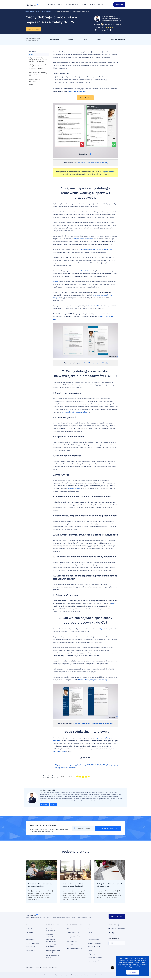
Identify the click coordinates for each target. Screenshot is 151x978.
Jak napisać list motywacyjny (51, 945)
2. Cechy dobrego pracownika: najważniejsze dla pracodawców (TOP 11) (38, 67)
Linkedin (45, 804)
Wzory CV (28, 936)
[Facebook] (109, 933)
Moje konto (119, 4)
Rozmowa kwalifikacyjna (74, 948)
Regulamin (91, 950)
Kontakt (90, 936)
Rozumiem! (132, 972)
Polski (111, 943)
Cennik (100, 4)
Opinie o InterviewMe (94, 946)
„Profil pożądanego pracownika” (82, 239)
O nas (89, 929)
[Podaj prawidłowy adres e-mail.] (83, 828)
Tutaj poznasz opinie (108, 172)
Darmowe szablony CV (32, 943)
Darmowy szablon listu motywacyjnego (53, 951)
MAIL (54, 804)
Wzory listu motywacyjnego (50, 935)
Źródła (30, 84)
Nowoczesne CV (30, 950)
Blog (37, 11)
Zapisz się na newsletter (108, 828)
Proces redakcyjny (93, 939)
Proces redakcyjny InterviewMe (34, 80)
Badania (55, 281)
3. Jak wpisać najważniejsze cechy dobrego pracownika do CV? (37, 74)
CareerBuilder (85, 271)
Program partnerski (93, 961)
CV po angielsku (72, 929)
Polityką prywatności (132, 967)
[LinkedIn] (113, 933)
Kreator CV (29, 929)
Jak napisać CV (30, 939)
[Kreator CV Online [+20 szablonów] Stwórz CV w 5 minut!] (32, 4)
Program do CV (30, 946)
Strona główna (29, 11)
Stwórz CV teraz (33, 29)
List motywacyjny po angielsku (52, 956)
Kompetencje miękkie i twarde (74, 937)
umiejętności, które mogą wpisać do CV (75, 412)
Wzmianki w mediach (94, 943)
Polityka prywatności (94, 954)
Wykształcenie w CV (73, 941)
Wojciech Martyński (108, 16)
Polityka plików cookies (95, 957)
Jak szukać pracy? (46, 11)
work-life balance (74, 488)
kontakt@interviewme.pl (118, 928)
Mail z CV (70, 945)
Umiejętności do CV (73, 932)
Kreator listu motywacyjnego (50, 929)
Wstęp (30, 54)
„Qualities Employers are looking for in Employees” (95, 249)
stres (112, 603)
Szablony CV (29, 932)
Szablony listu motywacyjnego (50, 940)
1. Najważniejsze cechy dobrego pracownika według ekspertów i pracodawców (37, 59)
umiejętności (102, 629)
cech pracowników (93, 306)
